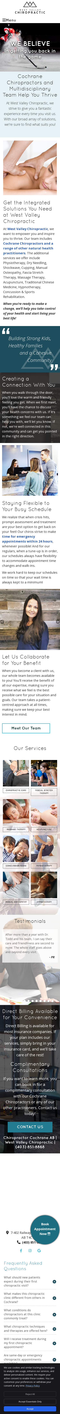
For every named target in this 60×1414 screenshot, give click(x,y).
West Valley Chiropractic (27, 229)
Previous (2, 622)
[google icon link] (39, 1251)
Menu (11, 20)
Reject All (30, 1394)
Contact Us (30, 1127)
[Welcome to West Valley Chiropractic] (30, 12)
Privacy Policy (33, 1385)
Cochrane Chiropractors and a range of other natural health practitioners (28, 248)
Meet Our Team (26, 728)
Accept (30, 1409)
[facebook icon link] (21, 1251)
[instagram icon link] (30, 1251)
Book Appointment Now (45, 1229)
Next (57, 622)
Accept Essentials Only (30, 1401)
